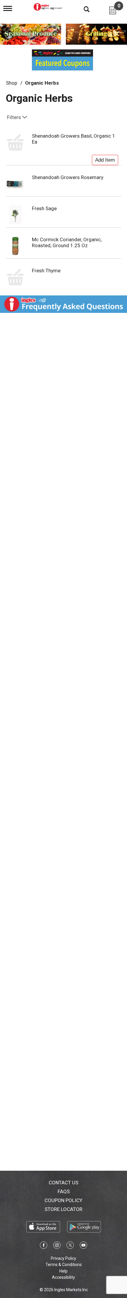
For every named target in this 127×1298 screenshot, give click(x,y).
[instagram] (57, 1246)
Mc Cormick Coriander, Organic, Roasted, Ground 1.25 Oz (67, 242)
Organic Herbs (42, 83)
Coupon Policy (63, 1200)
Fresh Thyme (46, 271)
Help (63, 1271)
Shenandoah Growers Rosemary (67, 177)
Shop (11, 83)
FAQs (64, 1191)
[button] (105, 158)
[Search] (82, 9)
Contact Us (63, 1183)
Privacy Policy (63, 1258)
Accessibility (63, 1277)
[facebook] (43, 1246)
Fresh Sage (44, 208)
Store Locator (63, 1209)
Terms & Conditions (63, 1264)
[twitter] (70, 1246)
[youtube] (83, 1246)
